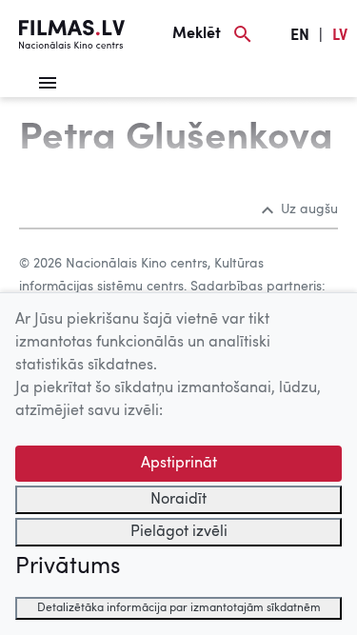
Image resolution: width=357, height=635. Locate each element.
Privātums (67, 567)
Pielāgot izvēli (179, 532)
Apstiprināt (179, 463)
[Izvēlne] (48, 83)
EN (299, 36)
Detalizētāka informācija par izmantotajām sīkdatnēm (179, 608)
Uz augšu (309, 209)
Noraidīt (178, 499)
